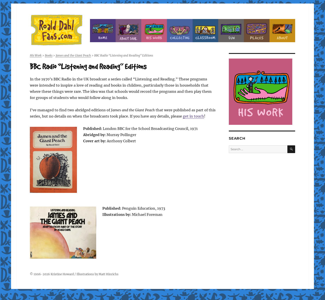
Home (103, 30)
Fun (231, 30)
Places (257, 30)
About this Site (282, 30)
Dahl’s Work (154, 30)
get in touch (193, 116)
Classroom (205, 30)
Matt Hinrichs (109, 274)
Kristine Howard (62, 274)
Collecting (180, 30)
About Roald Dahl (128, 30)
